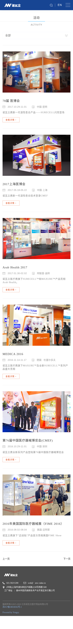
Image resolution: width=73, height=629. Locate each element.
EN (60, 5)
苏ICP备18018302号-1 (12, 607)
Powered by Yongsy (11, 612)
